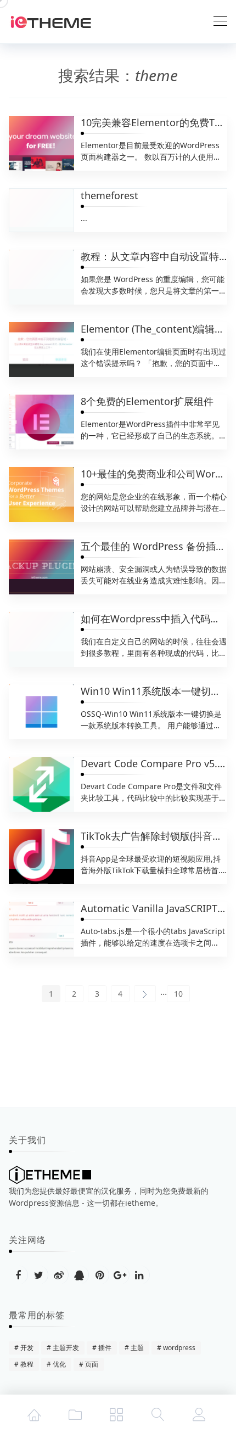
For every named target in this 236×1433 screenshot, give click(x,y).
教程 (26, 1364)
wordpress (179, 1347)
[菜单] (116, 1414)
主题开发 (66, 1347)
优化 (59, 1364)
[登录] (199, 1414)
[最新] (75, 1414)
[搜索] (158, 1414)
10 (178, 993)
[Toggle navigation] (220, 21)
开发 (26, 1347)
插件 (104, 1347)
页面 (91, 1364)
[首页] (34, 1414)
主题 (137, 1347)
